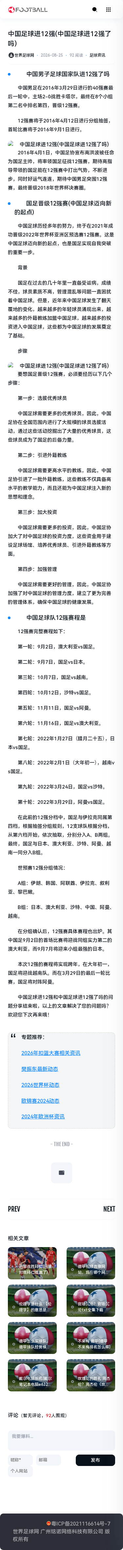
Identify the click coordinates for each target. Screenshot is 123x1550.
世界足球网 (24, 55)
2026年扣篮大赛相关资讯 (50, 1053)
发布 (95, 1460)
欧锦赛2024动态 (40, 1101)
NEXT (109, 1209)
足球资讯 (97, 55)
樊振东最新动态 (39, 1069)
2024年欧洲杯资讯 (43, 1117)
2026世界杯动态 (40, 1085)
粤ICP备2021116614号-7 (80, 1524)
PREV (14, 1209)
